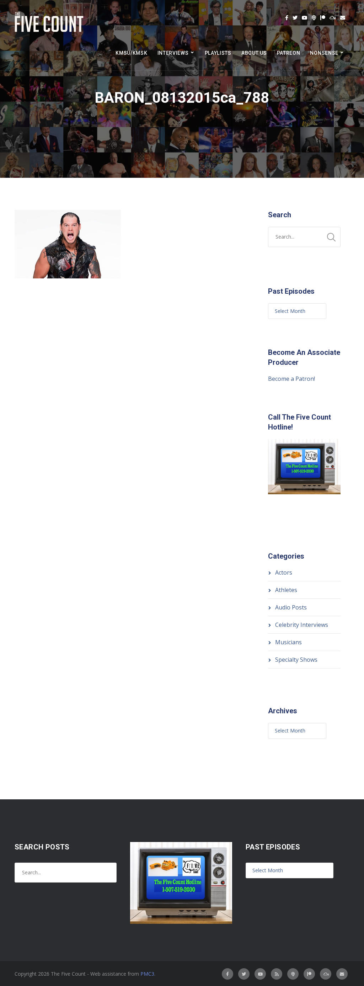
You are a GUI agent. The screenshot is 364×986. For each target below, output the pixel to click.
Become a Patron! (291, 379)
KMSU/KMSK (131, 53)
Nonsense (324, 53)
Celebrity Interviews (301, 625)
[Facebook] (286, 18)
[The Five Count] (50, 22)
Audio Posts (291, 607)
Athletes (286, 590)
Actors (283, 572)
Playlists (218, 53)
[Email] (342, 18)
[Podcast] (314, 18)
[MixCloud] (332, 18)
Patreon (288, 53)
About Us (254, 53)
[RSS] (276, 974)
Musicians (288, 642)
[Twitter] (295, 18)
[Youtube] (305, 18)
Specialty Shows (296, 659)
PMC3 (147, 973)
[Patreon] (322, 18)
